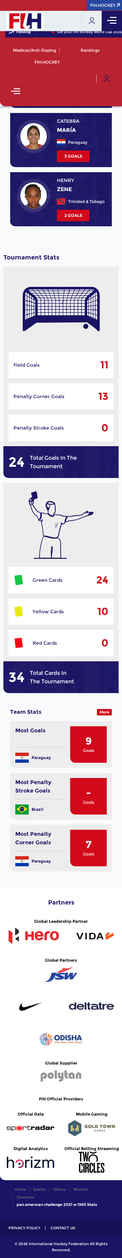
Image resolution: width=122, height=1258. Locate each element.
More (104, 712)
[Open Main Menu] (15, 92)
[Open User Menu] (107, 79)
